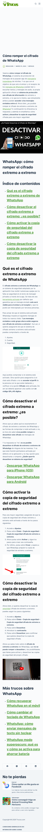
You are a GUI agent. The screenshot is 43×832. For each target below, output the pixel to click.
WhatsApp (7, 109)
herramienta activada (11, 299)
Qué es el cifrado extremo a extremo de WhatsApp (23, 195)
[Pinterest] (26, 766)
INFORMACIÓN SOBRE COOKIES (12, 829)
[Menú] (39, 4)
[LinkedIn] (35, 766)
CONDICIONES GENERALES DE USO (13, 827)
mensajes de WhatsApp (14, 87)
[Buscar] (35, 3)
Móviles (31, 66)
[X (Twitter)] (17, 766)
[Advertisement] (21, 29)
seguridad (6, 609)
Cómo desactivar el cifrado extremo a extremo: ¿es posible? (23, 211)
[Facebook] (7, 766)
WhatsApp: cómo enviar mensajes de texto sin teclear (21, 728)
